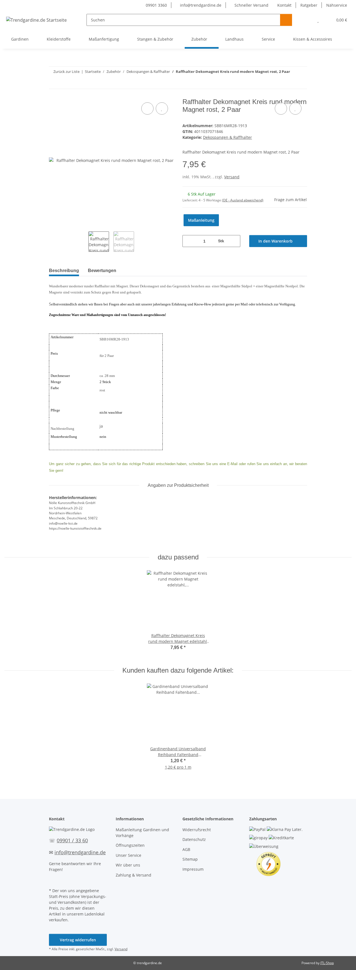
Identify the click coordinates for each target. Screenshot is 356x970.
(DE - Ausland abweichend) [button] (242, 200)
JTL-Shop (327, 963)
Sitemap (190, 859)
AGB (186, 849)
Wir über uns (128, 865)
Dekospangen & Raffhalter (227, 137)
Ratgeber (308, 5)
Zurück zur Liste (66, 71)
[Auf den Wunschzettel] (162, 108)
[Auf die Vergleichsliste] (147, 108)
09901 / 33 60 (72, 840)
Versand (231, 176)
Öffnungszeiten (130, 845)
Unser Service (128, 855)
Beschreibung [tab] (64, 270)
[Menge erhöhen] (234, 241)
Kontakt (284, 5)
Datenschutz (194, 839)
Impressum (193, 869)
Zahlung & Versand (133, 875)
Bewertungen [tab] (102, 270)
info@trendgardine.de (200, 5)
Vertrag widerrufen (78, 939)
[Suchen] (286, 20)
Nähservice (336, 5)
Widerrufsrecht (196, 829)
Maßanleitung (201, 220)
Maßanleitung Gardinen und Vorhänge (142, 832)
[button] (307, 19)
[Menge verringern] (189, 241)
